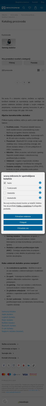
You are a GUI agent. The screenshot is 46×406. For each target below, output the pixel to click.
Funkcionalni (12, 188)
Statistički (11, 193)
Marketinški (11, 198)
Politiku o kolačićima (23, 206)
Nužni (9, 183)
